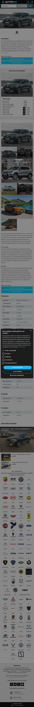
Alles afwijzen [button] (17, 371)
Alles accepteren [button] (17, 367)
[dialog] (17, 353)
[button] (17, 375)
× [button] (30, 330)
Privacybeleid (22, 347)
